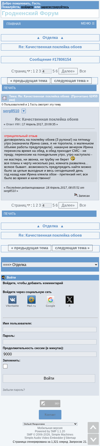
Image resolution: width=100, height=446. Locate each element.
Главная (13, 24)
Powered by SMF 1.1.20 (50, 431)
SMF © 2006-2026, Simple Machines (50, 434)
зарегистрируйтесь (55, 7)
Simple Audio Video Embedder (43, 437)
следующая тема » (71, 81)
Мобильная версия (50, 428)
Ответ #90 (13, 124)
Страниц (19, 71)
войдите (27, 7)
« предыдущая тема (28, 81)
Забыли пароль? (14, 390)
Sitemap (70, 437)
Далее (68, 71)
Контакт (50, 414)
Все (83, 71)
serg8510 (11, 111)
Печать (10, 88)
